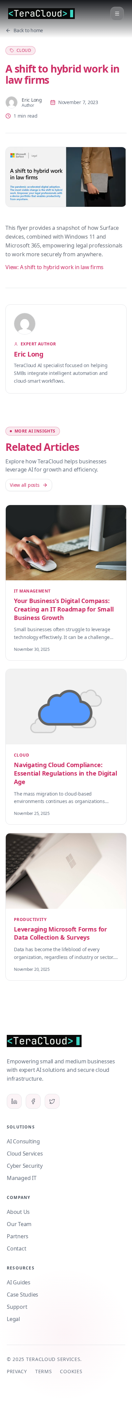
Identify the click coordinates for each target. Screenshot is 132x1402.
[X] (52, 1101)
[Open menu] (117, 13)
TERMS (43, 1371)
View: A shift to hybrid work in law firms (54, 267)
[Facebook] (33, 1101)
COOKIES (71, 1371)
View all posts (25, 485)
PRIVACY (17, 1371)
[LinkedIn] (14, 1101)
